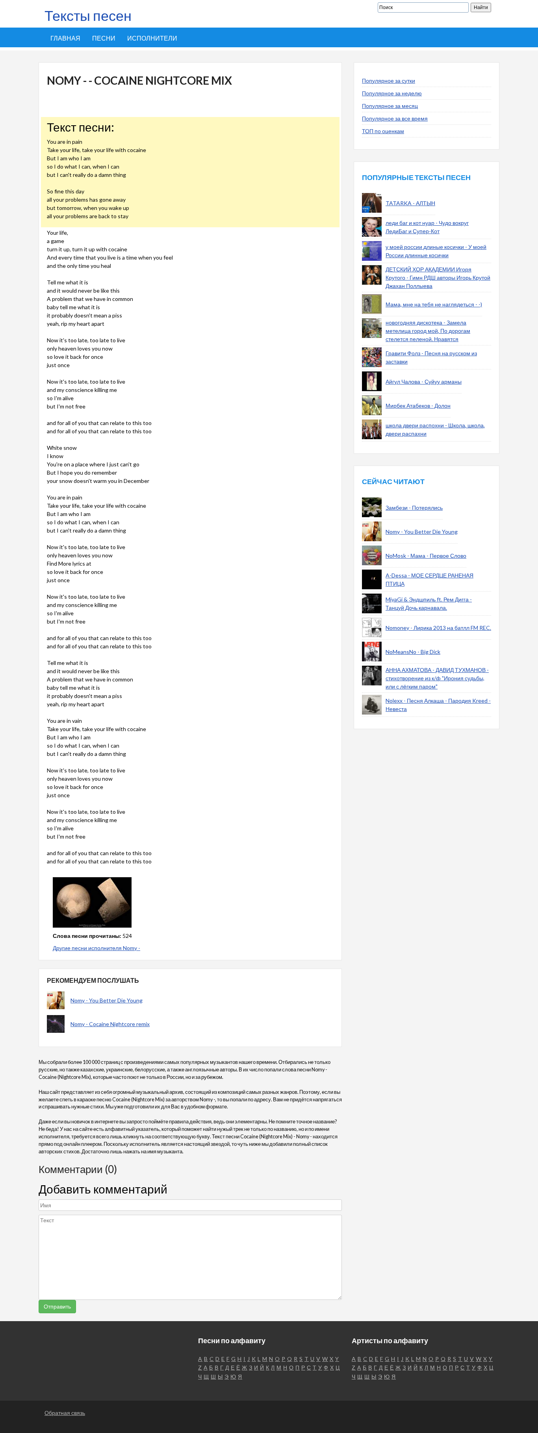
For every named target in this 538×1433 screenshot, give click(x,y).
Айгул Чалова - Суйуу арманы (424, 381)
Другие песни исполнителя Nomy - (96, 948)
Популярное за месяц (390, 105)
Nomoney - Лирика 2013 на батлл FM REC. (438, 627)
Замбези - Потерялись (414, 507)
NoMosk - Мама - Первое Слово (426, 555)
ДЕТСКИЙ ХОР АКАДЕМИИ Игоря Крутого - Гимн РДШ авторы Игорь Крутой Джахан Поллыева (438, 277)
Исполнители (152, 38)
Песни (103, 38)
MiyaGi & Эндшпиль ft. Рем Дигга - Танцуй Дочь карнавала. (429, 603)
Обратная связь (65, 1412)
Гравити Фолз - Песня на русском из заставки (431, 357)
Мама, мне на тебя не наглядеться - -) (434, 304)
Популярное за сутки (388, 80)
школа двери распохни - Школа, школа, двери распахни (435, 429)
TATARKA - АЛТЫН (410, 203)
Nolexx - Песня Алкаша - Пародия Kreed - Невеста (438, 704)
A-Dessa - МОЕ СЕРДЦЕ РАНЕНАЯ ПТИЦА (429, 579)
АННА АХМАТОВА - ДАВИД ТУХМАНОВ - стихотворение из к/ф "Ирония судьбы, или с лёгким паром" (437, 678)
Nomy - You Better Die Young (106, 1000)
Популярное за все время (395, 118)
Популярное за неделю (392, 93)
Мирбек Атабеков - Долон (418, 405)
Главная (65, 38)
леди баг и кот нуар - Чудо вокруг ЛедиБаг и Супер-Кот (427, 226)
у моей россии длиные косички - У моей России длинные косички (436, 250)
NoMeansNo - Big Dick (413, 651)
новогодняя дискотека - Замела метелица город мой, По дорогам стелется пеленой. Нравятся (428, 330)
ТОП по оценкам (383, 131)
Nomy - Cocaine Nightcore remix (110, 1024)
